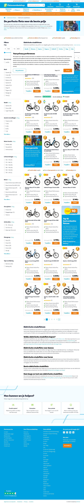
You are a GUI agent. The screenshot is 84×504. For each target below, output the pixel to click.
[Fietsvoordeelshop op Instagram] (67, 432)
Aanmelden (67, 445)
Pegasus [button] (47, 49)
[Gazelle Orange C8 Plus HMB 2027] (52, 226)
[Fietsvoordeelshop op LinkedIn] (73, 432)
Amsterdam (46, 439)
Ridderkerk (46, 479)
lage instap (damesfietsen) (45, 344)
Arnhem (45, 441)
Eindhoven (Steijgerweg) (49, 451)
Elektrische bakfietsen (26, 10)
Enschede (45, 455)
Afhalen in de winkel (9, 440)
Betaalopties (7, 436)
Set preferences (20, 70)
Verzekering (7, 444)
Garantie (6, 442)
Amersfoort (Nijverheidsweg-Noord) (50, 434)
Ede (44, 447)
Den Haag (45, 445)
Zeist (44, 490)
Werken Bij (26, 444)
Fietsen (17, 10)
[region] (42, 62)
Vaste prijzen (34, 1)
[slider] (4, 52)
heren (45, 26)
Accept (68, 70)
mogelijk (59, 38)
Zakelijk (25, 446)
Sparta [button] (40, 49)
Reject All (57, 70)
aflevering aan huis (38, 38)
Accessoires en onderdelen (49, 10)
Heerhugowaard (47, 465)
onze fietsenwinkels (67, 376)
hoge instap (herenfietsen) (32, 344)
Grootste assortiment (50, 1)
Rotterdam (46, 484)
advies (75, 38)
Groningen (45, 459)
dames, (41, 26)
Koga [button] (67, 49)
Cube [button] (72, 49)
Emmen (45, 453)
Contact (6, 432)
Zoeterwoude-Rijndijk (48, 494)
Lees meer (76, 45)
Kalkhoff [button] (54, 49)
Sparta (57, 378)
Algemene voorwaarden (10, 502)
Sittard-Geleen (47, 485)
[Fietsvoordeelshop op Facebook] (64, 432)
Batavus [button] (33, 49)
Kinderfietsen (37, 10)
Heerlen (45, 467)
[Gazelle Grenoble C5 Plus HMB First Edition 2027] (71, 117)
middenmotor (61, 339)
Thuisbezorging (7, 438)
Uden (44, 488)
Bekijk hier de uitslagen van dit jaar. (56, 370)
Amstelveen (46, 437)
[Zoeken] (43, 5)
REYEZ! (78, 502)
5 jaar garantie (27, 438)
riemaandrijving (71, 340)
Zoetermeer (46, 492)
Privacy (26, 502)
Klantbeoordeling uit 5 (20, 1)
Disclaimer (19, 502)
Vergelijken (29, 91)
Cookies (31, 502)
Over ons (26, 432)
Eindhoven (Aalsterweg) (49, 449)
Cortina (49, 378)
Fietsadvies (26, 434)
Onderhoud (7, 446)
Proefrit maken (27, 440)
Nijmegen (45, 475)
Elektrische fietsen (8, 10)
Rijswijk (45, 481)
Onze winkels (73, 10)
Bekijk (37, 91)
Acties (78, 10)
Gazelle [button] (26, 49)
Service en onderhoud (62, 10)
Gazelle (44, 378)
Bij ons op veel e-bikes (53, 170)
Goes (44, 457)
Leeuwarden (46, 473)
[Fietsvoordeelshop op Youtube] (70, 432)
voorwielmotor (52, 339)
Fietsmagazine (27, 436)
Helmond (45, 469)
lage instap (6, 28)
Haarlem (45, 461)
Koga (60, 378)
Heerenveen (46, 463)
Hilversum (45, 471)
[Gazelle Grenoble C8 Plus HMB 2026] (33, 226)
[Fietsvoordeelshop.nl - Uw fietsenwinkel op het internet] (14, 5)
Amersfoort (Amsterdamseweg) (51, 431)
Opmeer (45, 477)
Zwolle (45, 496)
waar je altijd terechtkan (14, 38)
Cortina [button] (61, 49)
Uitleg (9, 102)
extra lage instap (57, 344)
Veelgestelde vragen (9, 434)
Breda (44, 443)
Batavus (53, 378)
